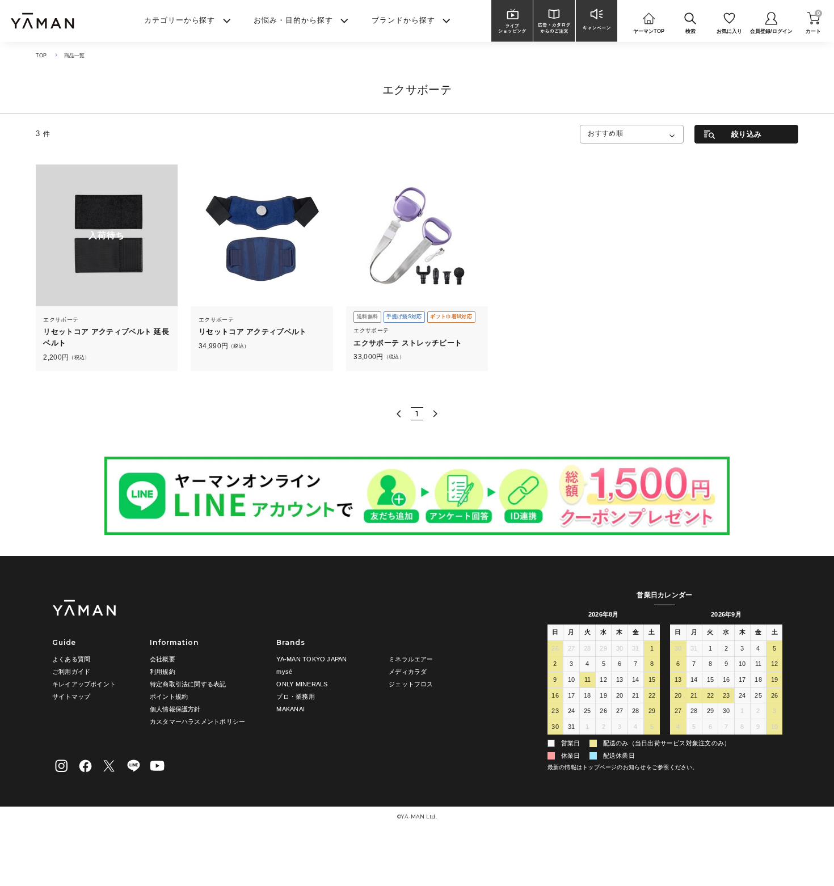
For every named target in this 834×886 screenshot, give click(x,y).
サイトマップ (71, 696)
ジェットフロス (411, 684)
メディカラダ (408, 671)
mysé (284, 671)
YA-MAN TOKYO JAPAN (311, 659)
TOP (41, 55)
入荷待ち (107, 235)
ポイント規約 (169, 696)
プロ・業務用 (295, 696)
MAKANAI (290, 709)
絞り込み (746, 134)
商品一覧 (74, 55)
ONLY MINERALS (301, 684)
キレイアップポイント (84, 684)
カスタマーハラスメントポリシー (197, 721)
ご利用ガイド (71, 671)
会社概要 (162, 659)
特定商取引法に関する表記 (188, 684)
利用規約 (162, 671)
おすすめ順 (605, 133)
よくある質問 (71, 659)
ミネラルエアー (411, 659)
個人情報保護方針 (175, 709)
